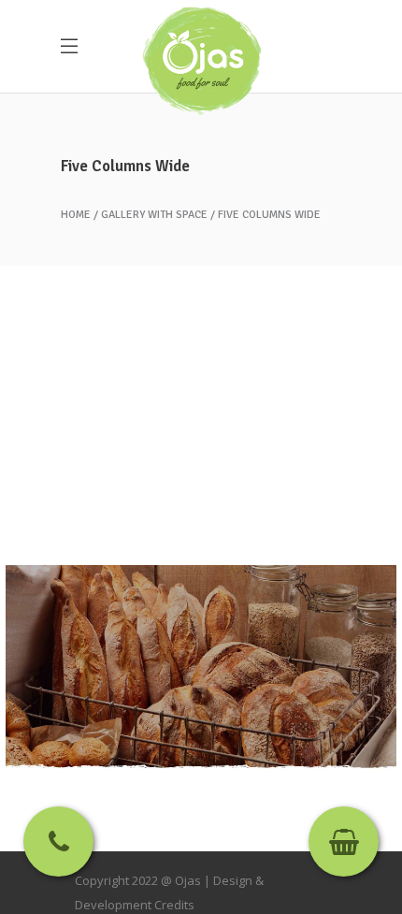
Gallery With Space (154, 215)
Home (76, 215)
